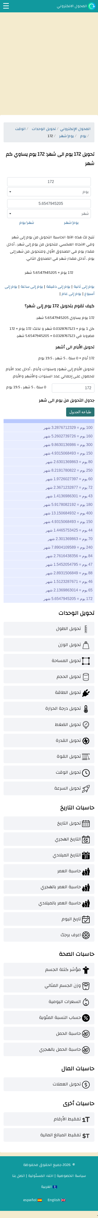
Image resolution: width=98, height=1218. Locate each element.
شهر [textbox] (85, 213)
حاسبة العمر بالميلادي (59, 903)
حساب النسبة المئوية (60, 1017)
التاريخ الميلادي (67, 855)
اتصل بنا (18, 1175)
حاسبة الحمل (68, 1033)
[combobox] (49, 191)
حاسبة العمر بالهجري (60, 886)
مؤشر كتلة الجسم (63, 969)
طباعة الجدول (80, 412)
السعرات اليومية (65, 1001)
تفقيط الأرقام (67, 1119)
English (54, 1200)
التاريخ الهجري (68, 839)
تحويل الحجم (69, 676)
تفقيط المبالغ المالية (60, 1135)
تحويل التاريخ (69, 823)
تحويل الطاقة (68, 692)
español (30, 1200)
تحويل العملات (67, 1084)
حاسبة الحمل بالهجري (60, 1049)
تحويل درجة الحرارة (63, 708)
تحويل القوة (69, 756)
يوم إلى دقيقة (57, 286)
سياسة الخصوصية (71, 1175)
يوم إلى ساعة (31, 286)
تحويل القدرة (68, 740)
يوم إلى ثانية (83, 286)
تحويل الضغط (68, 724)
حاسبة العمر (69, 871)
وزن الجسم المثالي (62, 985)
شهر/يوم (26, 222)
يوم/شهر (71, 222)
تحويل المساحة (66, 660)
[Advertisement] (49, 64)
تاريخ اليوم (71, 919)
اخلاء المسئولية (41, 1175)
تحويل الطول (68, 628)
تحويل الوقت (68, 772)
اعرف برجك (70, 934)
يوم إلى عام (71, 293)
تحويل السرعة (67, 788)
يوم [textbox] (86, 191)
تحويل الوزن (69, 644)
